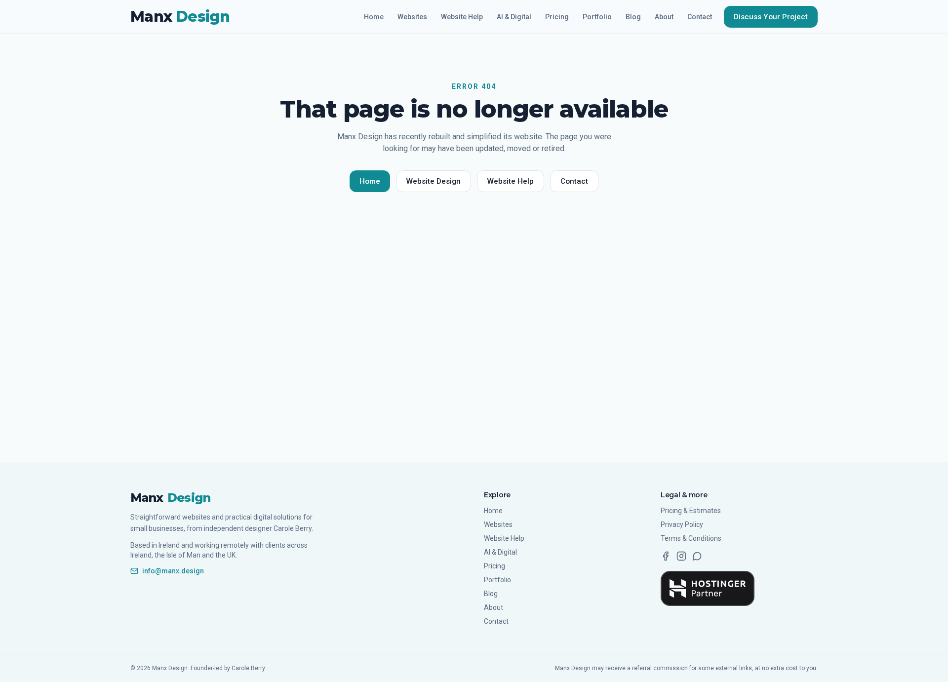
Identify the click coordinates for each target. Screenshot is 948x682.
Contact (699, 17)
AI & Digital (514, 17)
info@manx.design (173, 571)
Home (374, 17)
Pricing (557, 17)
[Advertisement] (474, 348)
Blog (633, 17)
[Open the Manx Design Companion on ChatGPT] (697, 556)
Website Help (462, 17)
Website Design (433, 181)
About (664, 17)
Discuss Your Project (771, 16)
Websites (412, 17)
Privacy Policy (682, 524)
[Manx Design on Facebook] (666, 556)
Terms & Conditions (691, 538)
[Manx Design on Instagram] (681, 556)
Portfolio (597, 17)
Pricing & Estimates (691, 511)
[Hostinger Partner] (707, 588)
